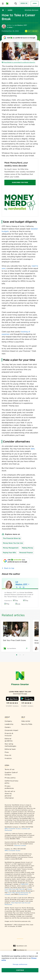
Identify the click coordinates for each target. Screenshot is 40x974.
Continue (20, 970)
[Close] (37, 953)
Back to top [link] (9, 568)
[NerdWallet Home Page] (8, 3)
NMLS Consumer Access (12, 828)
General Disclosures (21, 892)
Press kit (8, 755)
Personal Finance (26, 552)
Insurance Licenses (20, 845)
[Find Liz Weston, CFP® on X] (16, 587)
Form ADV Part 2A (18, 889)
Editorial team (10, 749)
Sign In (24, 3)
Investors (8, 758)
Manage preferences (20, 964)
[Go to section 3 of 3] (23, 654)
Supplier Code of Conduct (11, 773)
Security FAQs (26, 724)
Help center (25, 721)
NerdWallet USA (22, 946)
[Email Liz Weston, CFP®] (20, 587)
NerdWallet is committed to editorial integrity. (19, 62)
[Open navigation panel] (2, 3)
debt (33, 449)
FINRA (23, 884)
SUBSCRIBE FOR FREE (20, 182)
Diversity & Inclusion (9, 734)
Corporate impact (11, 730)
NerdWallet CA (21, 950)
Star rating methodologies (10, 745)
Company (8, 721)
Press (7, 752)
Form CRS (8, 889)
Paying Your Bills (9, 552)
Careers (8, 727)
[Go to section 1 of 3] (16, 654)
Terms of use (9, 769)
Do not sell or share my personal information (10, 794)
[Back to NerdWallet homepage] (3, 10)
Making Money (27, 548)
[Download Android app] (27, 699)
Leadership (9, 724)
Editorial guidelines (9, 740)
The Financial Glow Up (11, 538)
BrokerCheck (23, 894)
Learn (10, 10)
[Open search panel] (15, 3)
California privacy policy (11, 782)
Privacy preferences (9, 787)
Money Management (11, 548)
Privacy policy (10, 778)
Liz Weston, (21, 583)
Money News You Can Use (13, 543)
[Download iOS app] (12, 699)
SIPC (26, 884)
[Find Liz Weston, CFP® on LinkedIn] (23, 587)
